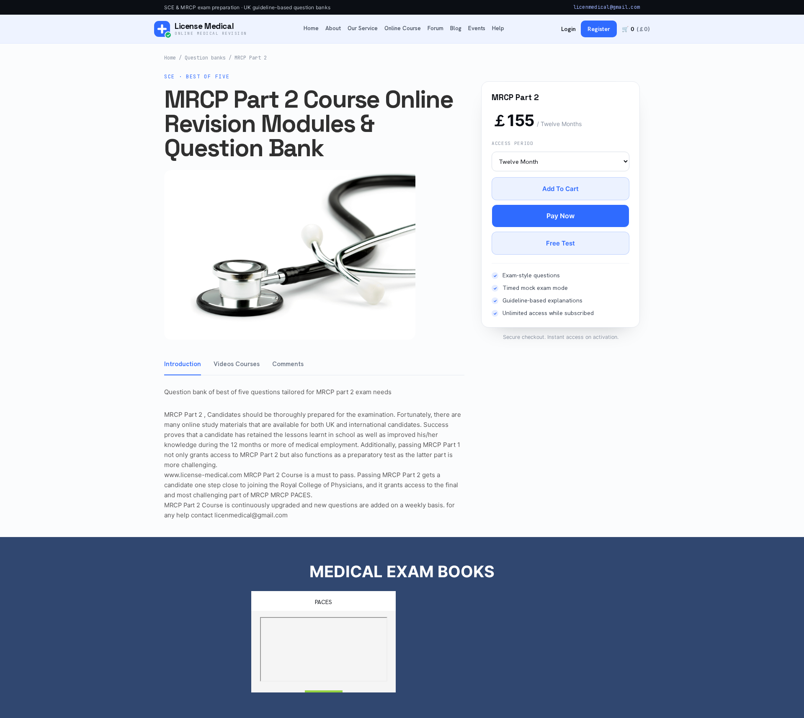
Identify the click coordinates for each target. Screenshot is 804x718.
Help (498, 28)
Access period (512, 143)
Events (476, 28)
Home (311, 28)
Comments (288, 364)
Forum (435, 28)
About (333, 28)
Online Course (402, 28)
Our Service (363, 28)
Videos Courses (237, 364)
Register (599, 29)
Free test (560, 243)
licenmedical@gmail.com (606, 7)
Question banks (205, 57)
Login (568, 29)
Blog (455, 28)
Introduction (182, 364)
